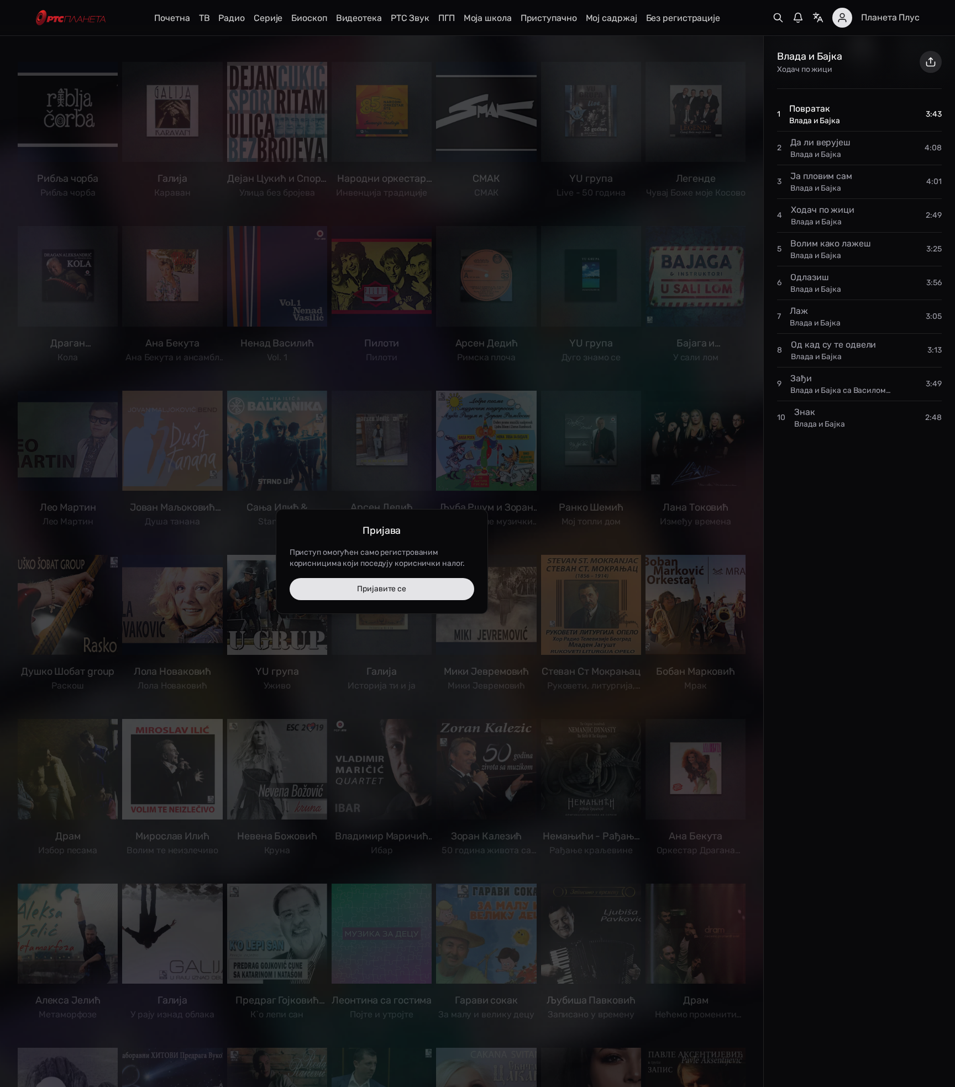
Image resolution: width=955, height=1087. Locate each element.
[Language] (818, 18)
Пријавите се (381, 589)
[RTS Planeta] (70, 18)
